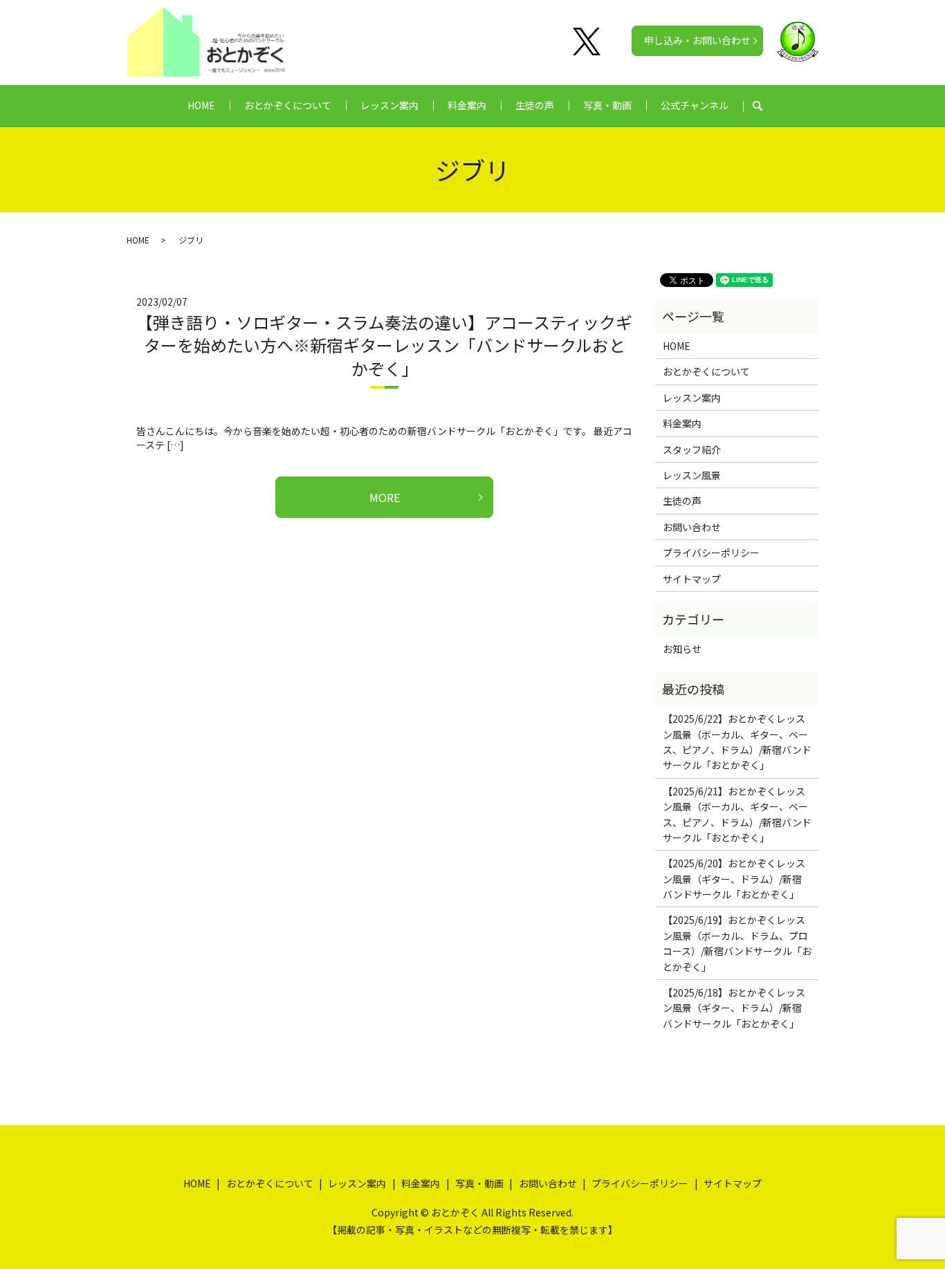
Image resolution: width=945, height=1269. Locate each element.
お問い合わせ (692, 527)
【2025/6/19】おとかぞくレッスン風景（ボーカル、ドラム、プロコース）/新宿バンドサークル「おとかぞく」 (737, 943)
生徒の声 (534, 105)
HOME (201, 105)
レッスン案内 (389, 105)
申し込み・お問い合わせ (697, 40)
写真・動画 (607, 105)
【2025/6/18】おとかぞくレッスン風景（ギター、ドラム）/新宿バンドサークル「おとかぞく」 (734, 1007)
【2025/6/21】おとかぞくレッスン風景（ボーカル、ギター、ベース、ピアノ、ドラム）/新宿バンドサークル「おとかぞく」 (737, 814)
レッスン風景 (692, 475)
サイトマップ (692, 579)
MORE (384, 497)
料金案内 (467, 105)
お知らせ (682, 649)
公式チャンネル (694, 105)
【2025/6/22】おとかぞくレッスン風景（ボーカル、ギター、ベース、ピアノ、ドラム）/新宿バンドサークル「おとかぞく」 (737, 742)
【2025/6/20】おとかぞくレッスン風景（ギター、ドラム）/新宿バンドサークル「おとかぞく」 (734, 878)
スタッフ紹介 (692, 449)
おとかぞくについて (287, 105)
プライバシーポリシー (711, 552)
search (765, 106)
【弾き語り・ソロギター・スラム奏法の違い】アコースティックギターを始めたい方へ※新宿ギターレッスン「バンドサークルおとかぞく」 (384, 345)
